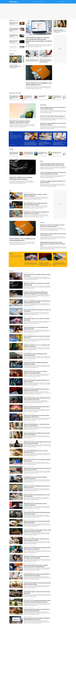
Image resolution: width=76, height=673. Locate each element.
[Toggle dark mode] (19, 2)
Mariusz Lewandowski (34, 35)
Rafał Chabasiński (47, 58)
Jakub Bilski (30, 352)
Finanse (42, 1)
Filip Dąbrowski (17, 119)
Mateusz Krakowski (34, 81)
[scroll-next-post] (23, 61)
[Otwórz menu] (66, 2)
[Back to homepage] (13, 1)
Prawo (35, 1)
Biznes (39, 1)
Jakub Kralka (31, 616)
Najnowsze (11, 20)
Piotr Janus (32, 58)
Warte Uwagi (16, 20)
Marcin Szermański (17, 63)
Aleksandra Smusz (31, 440)
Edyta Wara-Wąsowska (62, 28)
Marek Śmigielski (31, 192)
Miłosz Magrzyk (31, 272)
